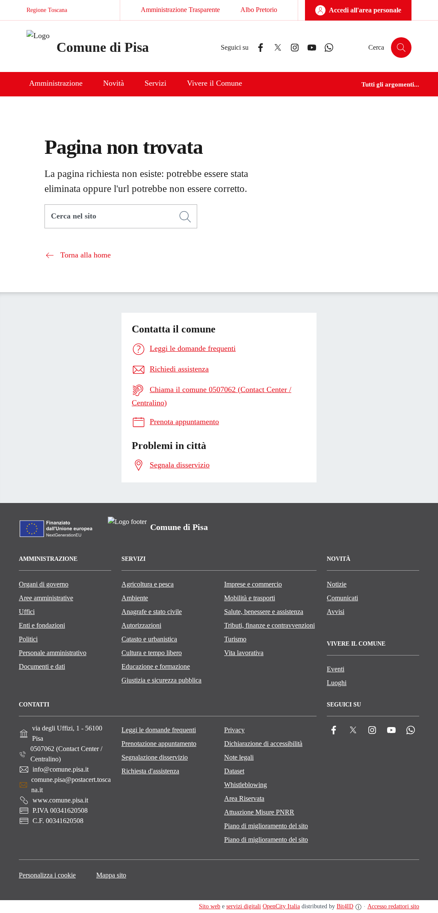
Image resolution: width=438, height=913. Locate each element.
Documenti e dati (42, 666)
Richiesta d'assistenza (150, 771)
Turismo (235, 639)
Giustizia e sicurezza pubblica (161, 680)
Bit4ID (345, 906)
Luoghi (336, 682)
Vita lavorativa (243, 652)
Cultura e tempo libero (151, 652)
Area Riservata (244, 798)
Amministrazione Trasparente (180, 9)
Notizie (336, 584)
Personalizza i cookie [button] (47, 875)
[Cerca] (185, 217)
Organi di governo (43, 584)
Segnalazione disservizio (154, 757)
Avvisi (335, 611)
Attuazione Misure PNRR (259, 812)
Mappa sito (111, 875)
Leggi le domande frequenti (158, 729)
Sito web (209, 906)
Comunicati (342, 598)
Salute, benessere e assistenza (263, 611)
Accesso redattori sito (393, 906)
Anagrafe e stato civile (151, 611)
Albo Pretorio (258, 9)
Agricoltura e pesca (147, 584)
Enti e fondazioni (42, 625)
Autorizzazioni (141, 625)
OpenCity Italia (281, 906)
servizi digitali (243, 906)
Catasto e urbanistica (149, 639)
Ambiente (134, 598)
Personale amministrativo (52, 652)
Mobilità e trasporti (249, 598)
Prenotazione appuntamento (158, 743)
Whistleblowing (245, 784)
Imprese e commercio (253, 584)
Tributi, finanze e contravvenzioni (269, 625)
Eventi (335, 669)
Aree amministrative (46, 598)
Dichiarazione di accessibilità (263, 743)
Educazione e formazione (155, 666)
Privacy (234, 729)
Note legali (239, 757)
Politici (28, 639)
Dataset (234, 771)
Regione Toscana (47, 10)
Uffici (27, 611)
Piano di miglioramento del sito (266, 825)
